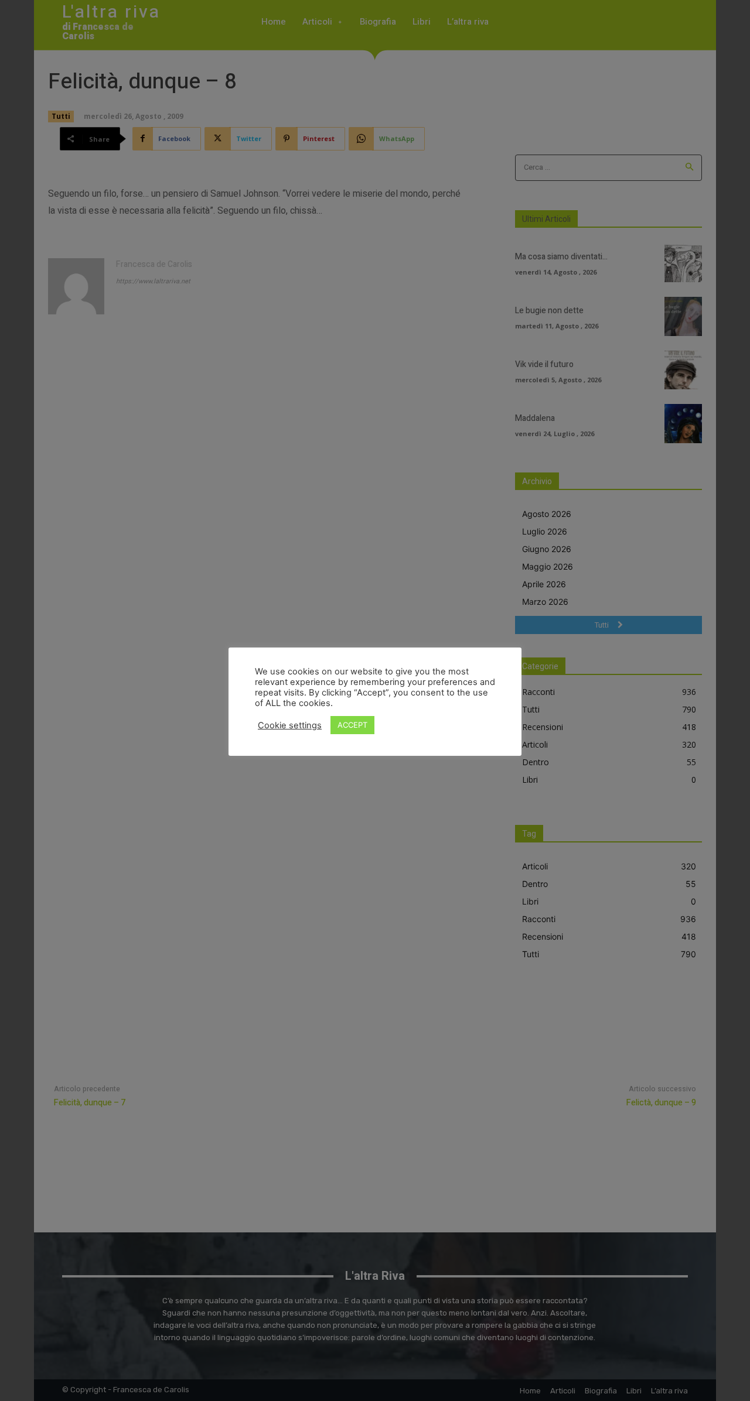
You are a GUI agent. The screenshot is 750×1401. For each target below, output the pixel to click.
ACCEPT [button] (352, 724)
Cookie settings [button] (290, 725)
